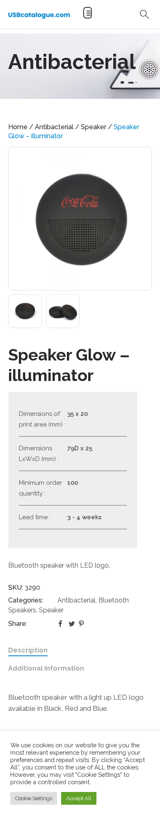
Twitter (72, 624)
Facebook (61, 624)
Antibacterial (54, 127)
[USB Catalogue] (39, 15)
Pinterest (82, 624)
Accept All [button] (78, 798)
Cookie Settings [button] (33, 798)
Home (17, 127)
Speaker (93, 127)
